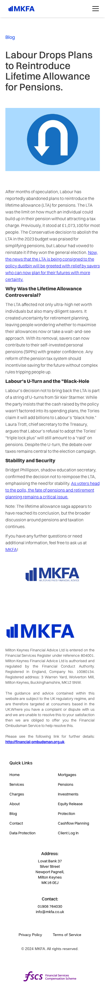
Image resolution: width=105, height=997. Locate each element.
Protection (66, 813)
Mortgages (67, 774)
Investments (68, 794)
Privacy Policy (30, 935)
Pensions (65, 784)
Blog (13, 813)
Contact (16, 823)
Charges (16, 794)
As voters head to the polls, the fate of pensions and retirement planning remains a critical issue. (52, 490)
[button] (94, 8)
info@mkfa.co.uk (50, 911)
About (14, 803)
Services (16, 784)
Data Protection (22, 833)
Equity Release (70, 803)
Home (14, 774)
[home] (20, 9)
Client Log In (68, 833)
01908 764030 (50, 906)
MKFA (11, 549)
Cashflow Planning (73, 823)
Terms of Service (67, 935)
